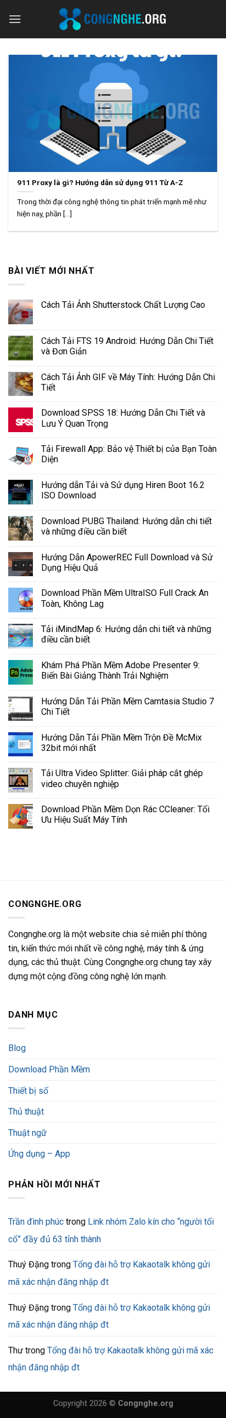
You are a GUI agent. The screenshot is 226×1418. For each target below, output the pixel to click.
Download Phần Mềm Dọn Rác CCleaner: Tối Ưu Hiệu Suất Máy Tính (125, 814)
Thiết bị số (28, 1091)
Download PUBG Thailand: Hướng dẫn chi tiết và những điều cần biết (126, 526)
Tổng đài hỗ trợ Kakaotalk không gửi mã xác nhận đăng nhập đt (109, 1316)
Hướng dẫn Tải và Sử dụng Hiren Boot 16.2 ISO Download (123, 490)
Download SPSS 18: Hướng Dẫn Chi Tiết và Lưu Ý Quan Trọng (123, 417)
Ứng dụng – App (39, 1154)
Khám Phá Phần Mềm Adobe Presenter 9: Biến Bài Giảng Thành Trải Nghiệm (120, 670)
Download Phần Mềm (49, 1069)
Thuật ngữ (27, 1133)
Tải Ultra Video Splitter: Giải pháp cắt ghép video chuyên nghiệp (122, 778)
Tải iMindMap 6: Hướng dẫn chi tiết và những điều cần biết (126, 634)
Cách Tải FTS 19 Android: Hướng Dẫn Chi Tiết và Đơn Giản (127, 346)
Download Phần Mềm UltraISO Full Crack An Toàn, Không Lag (124, 598)
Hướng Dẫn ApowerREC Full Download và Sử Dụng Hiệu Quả (127, 562)
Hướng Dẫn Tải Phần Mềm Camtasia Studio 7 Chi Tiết (127, 706)
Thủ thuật (26, 1111)
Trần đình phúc (36, 1221)
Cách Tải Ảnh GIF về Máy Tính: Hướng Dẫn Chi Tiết (128, 382)
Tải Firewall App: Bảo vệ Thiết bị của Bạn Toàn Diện (129, 454)
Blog (17, 1048)
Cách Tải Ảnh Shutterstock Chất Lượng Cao (123, 305)
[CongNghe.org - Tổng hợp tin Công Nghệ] (113, 19)
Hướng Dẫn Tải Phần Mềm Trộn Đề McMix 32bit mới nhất (121, 742)
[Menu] (14, 18)
